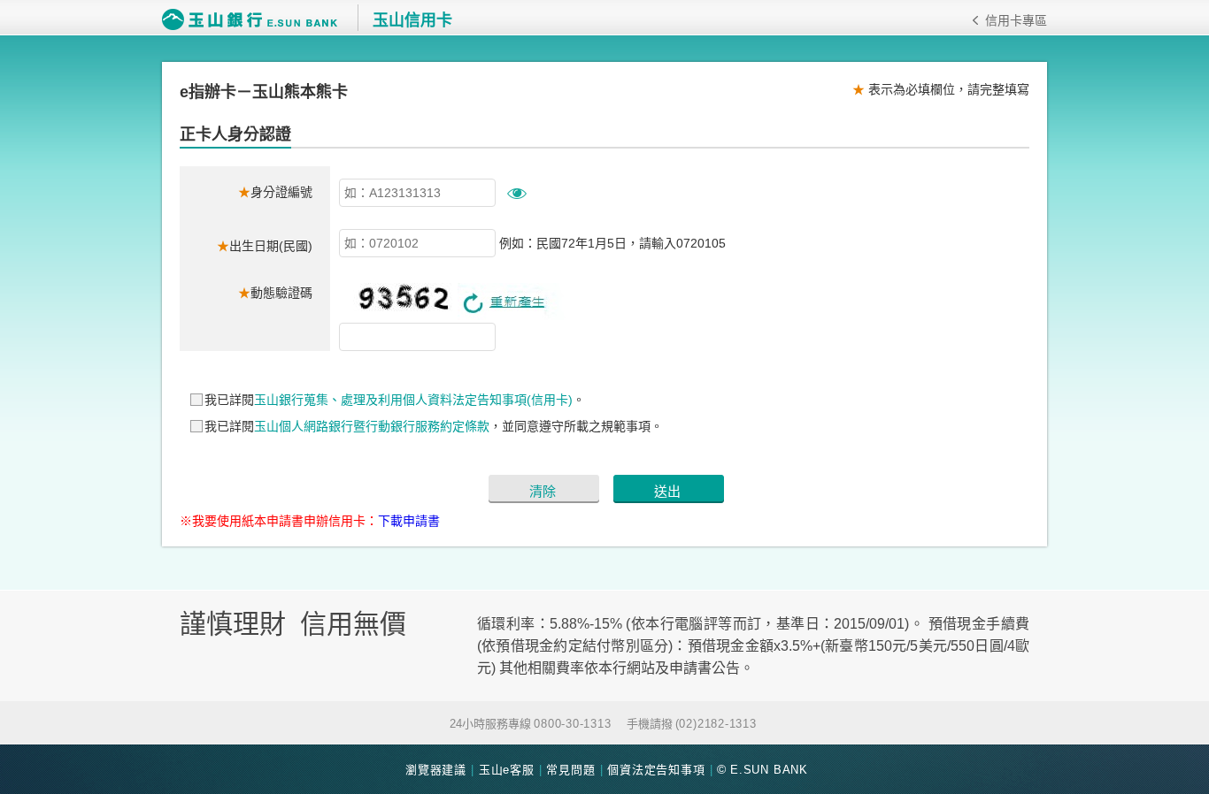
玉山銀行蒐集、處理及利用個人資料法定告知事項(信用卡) (413, 400)
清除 (542, 491)
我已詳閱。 (394, 400)
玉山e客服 (507, 769)
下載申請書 (409, 521)
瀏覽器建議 (435, 769)
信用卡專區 (1016, 20)
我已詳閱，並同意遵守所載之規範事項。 (433, 426)
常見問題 (570, 769)
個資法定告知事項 (656, 769)
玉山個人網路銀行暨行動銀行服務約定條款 (371, 426)
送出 (667, 491)
